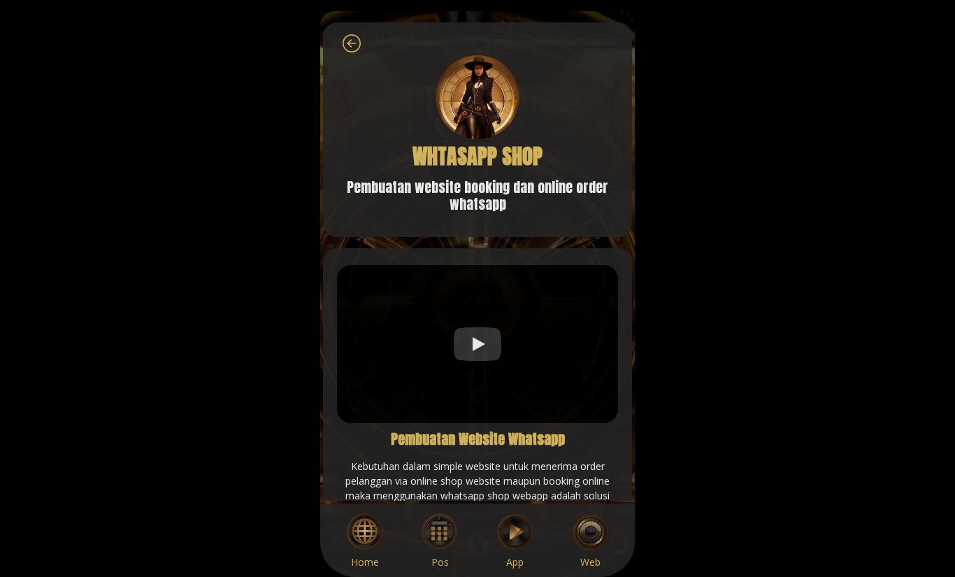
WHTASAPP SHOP (477, 156)
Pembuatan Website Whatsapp (478, 439)
